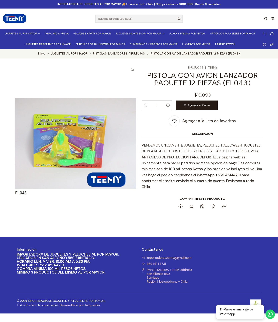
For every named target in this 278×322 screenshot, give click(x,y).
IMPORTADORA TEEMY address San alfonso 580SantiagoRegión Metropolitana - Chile (169, 276)
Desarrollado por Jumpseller (80, 305)
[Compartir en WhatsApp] (202, 207)
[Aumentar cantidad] (168, 105)
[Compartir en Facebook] (180, 207)
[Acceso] (266, 19)
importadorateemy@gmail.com (169, 258)
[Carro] (272, 18)
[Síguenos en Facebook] (272, 33)
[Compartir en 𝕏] (191, 207)
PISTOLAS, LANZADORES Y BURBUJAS (119, 53)
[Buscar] (179, 19)
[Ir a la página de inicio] (15, 18)
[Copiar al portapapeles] (224, 207)
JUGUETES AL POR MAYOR (69, 53)
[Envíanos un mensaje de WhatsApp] (270, 314)
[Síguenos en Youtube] (264, 44)
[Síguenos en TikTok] (272, 44)
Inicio (41, 53)
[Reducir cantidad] (145, 105)
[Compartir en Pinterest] (213, 207)
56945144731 (156, 264)
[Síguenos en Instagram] (264, 33)
